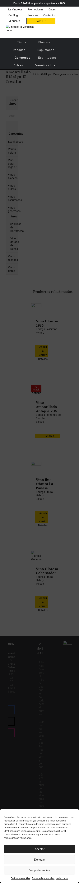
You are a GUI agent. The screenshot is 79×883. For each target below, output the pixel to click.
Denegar (39, 859)
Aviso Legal (62, 878)
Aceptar (39, 849)
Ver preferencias (39, 870)
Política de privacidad (43, 878)
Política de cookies (20, 878)
